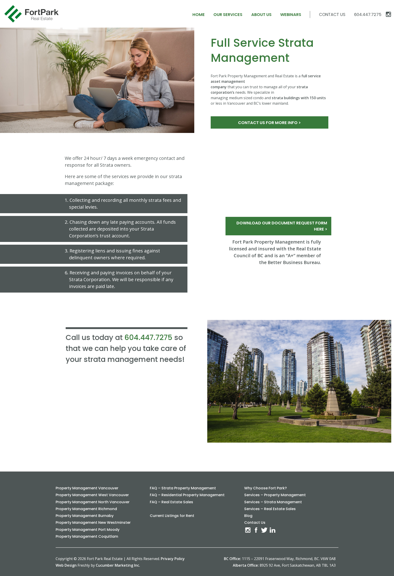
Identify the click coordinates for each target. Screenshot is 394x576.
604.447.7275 (148, 337)
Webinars (290, 14)
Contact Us (332, 14)
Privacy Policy (173, 558)
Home (198, 14)
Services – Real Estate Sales (270, 508)
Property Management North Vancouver (93, 502)
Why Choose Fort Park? (265, 488)
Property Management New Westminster (93, 522)
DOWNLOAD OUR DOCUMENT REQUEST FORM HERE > (281, 226)
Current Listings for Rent (172, 515)
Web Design (66, 565)
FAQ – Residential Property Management (187, 495)
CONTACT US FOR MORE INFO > (269, 122)
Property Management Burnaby (85, 515)
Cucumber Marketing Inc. (118, 565)
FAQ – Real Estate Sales (171, 502)
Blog (248, 515)
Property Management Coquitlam (87, 536)
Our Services (227, 14)
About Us (261, 14)
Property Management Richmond (86, 508)
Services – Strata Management (273, 502)
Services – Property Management (275, 495)
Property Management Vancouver (87, 488)
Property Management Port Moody (87, 529)
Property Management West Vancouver (92, 495)
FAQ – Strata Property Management (183, 488)
